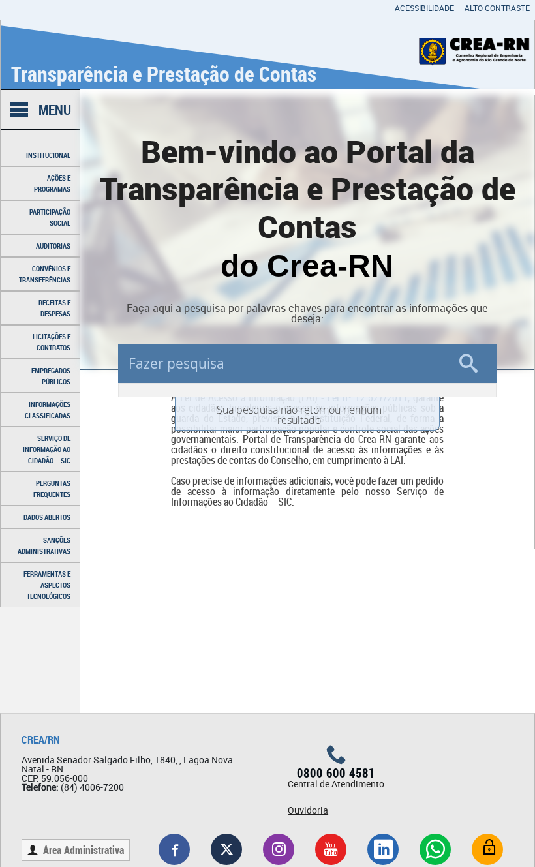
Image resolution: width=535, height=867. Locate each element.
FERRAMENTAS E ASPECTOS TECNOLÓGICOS (46, 585)
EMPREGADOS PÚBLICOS (50, 375)
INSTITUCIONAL (48, 155)
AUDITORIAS (53, 246)
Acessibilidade (424, 8)
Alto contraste (497, 8)
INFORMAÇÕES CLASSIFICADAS (47, 409)
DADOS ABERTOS (46, 517)
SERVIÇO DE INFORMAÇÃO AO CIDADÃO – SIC (46, 449)
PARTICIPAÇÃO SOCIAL (49, 217)
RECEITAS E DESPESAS (54, 307)
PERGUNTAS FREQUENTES (51, 488)
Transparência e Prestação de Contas (163, 73)
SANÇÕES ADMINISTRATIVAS (44, 545)
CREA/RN (41, 740)
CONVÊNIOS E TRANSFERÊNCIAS (44, 274)
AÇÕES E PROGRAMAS (52, 183)
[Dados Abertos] (487, 849)
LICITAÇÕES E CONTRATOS (51, 341)
